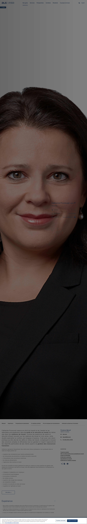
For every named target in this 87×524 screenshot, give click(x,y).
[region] (43, 521)
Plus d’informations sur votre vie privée (12, 522)
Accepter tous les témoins (72, 520)
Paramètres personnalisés (60, 520)
